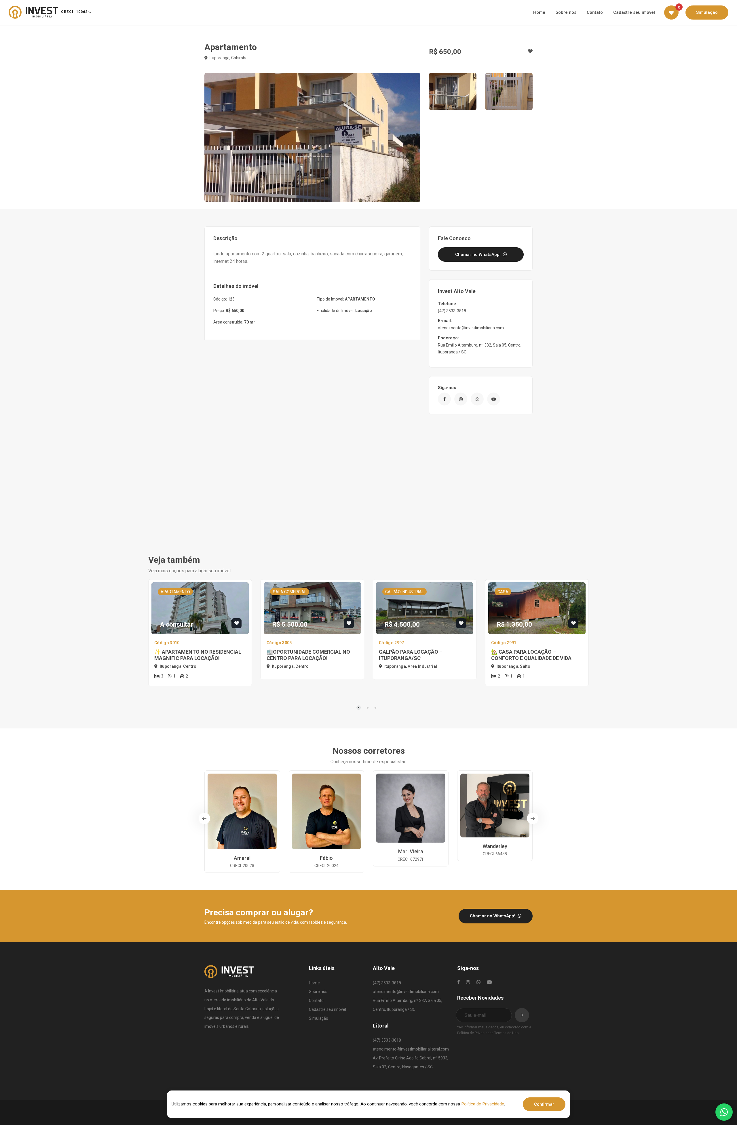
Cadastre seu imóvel (327, 1009)
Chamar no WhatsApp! (478, 254)
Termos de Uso (506, 1033)
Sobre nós (318, 991)
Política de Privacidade (475, 1033)
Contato (316, 1000)
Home (314, 983)
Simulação (318, 1018)
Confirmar (544, 1104)
